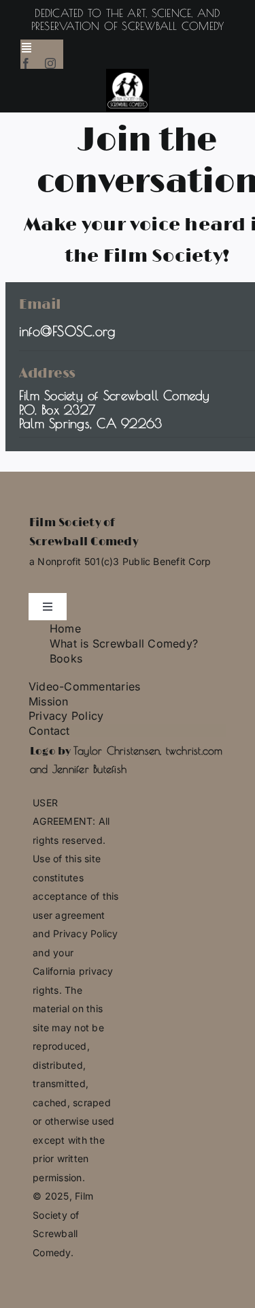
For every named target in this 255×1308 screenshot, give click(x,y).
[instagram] (50, 63)
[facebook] (25, 63)
